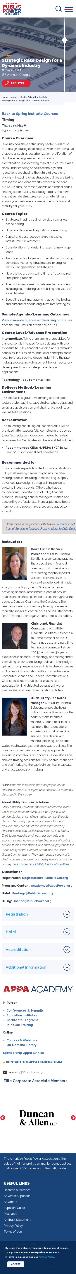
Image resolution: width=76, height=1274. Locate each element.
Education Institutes (22, 1015)
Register (18, 83)
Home (5, 97)
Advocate (10, 1202)
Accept (15, 1264)
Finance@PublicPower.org (32, 901)
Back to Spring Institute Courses (30, 113)
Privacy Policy (13, 1225)
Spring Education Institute (34, 97)
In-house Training (20, 1025)
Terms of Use (13, 1231)
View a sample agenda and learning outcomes (37, 320)
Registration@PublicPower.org (45, 878)
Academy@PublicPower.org (51, 885)
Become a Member (17, 1190)
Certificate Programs (22, 1020)
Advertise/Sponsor (17, 1196)
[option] (38, 1118)
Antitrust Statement (17, 1220)
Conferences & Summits (25, 1010)
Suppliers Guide (14, 1208)
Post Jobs (10, 1214)
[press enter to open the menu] (69, 10)
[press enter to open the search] (58, 8)
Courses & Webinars (22, 1040)
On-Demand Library (22, 1045)
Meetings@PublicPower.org (32, 893)
